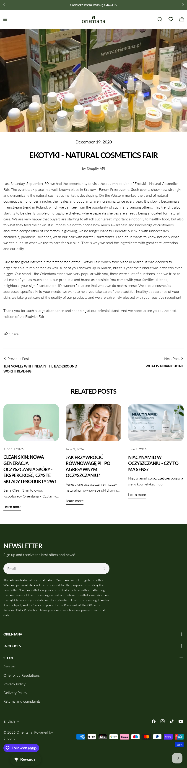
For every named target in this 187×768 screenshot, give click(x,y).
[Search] (159, 19)
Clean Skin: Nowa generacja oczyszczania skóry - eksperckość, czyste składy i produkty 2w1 (30, 469)
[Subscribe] (104, 568)
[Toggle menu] (5, 19)
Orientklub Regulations (21, 675)
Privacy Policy (14, 684)
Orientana (24, 732)
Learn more (12, 506)
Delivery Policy (15, 692)
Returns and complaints (22, 701)
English (9, 721)
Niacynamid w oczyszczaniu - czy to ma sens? (153, 463)
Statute (9, 666)
